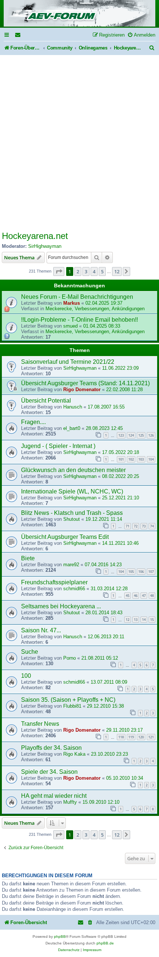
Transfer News (40, 724)
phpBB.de (105, 943)
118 (121, 737)
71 (127, 526)
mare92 (71, 564)
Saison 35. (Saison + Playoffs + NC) (68, 700)
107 (151, 571)
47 (144, 595)
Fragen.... (33, 422)
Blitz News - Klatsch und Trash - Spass (72, 513)
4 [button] (94, 271)
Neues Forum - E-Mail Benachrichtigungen (77, 297)
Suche (29, 652)
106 (141, 571)
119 (131, 737)
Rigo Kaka (74, 754)
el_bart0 (71, 428)
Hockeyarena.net (35, 236)
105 (131, 571)
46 (136, 595)
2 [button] (78, 271)
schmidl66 (74, 588)
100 (26, 676)
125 (141, 435)
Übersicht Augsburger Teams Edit (65, 537)
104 (151, 459)
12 (127, 619)
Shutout (71, 519)
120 (141, 737)
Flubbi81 (72, 706)
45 (127, 595)
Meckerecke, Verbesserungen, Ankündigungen (95, 308)
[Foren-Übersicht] (79, 14)
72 (136, 526)
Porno (69, 658)
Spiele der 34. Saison (49, 772)
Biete (28, 558)
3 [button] (86, 271)
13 (136, 619)
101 (121, 459)
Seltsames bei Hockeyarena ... (61, 606)
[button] (58, 271)
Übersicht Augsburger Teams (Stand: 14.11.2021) (85, 383)
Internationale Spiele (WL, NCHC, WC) (72, 491)
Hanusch (72, 407)
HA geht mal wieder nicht (54, 796)
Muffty (70, 802)
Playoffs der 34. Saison (51, 748)
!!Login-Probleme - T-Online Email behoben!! (79, 320)
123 (121, 435)
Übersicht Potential (46, 400)
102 (131, 459)
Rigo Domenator (82, 389)
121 (151, 737)
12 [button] (116, 271)
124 (131, 435)
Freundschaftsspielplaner (54, 582)
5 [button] (102, 271)
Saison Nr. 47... (41, 630)
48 (152, 595)
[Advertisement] (79, 138)
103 (141, 459)
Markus (71, 303)
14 (144, 619)
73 (144, 526)
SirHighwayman (44, 246)
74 (152, 526)
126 (151, 435)
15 (152, 619)
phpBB (60, 936)
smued (70, 326)
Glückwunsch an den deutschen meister (73, 470)
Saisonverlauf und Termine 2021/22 (67, 362)
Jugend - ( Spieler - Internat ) (58, 446)
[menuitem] (18, 35)
